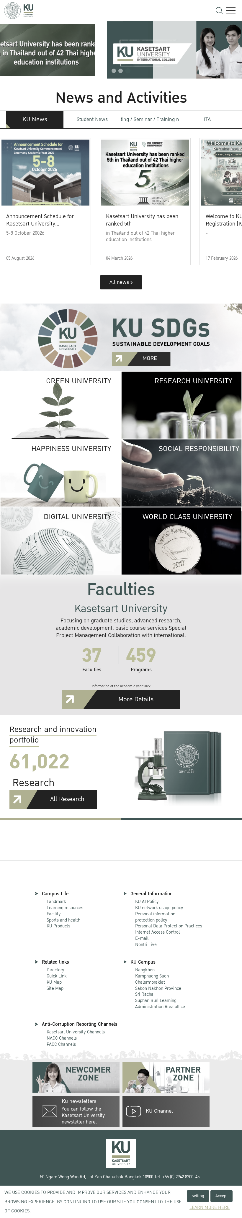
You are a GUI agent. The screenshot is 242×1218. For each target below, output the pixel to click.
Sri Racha (144, 994)
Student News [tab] (92, 119)
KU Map (54, 982)
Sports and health (63, 920)
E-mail (141, 938)
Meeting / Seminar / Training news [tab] (150, 119)
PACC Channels (61, 1044)
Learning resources (65, 907)
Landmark (56, 901)
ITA (207, 119)
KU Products (58, 925)
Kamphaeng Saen (152, 976)
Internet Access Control (157, 932)
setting (198, 1195)
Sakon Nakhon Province (158, 985)
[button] (114, 71)
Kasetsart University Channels (76, 1031)
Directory (55, 969)
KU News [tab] (34, 119)
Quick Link (57, 976)
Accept (221, 1195)
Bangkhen (145, 969)
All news (119, 282)
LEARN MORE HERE (209, 1207)
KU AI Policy (147, 901)
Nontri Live (146, 944)
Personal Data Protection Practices (168, 925)
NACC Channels (62, 1038)
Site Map (55, 988)
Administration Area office (160, 1003)
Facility (54, 913)
